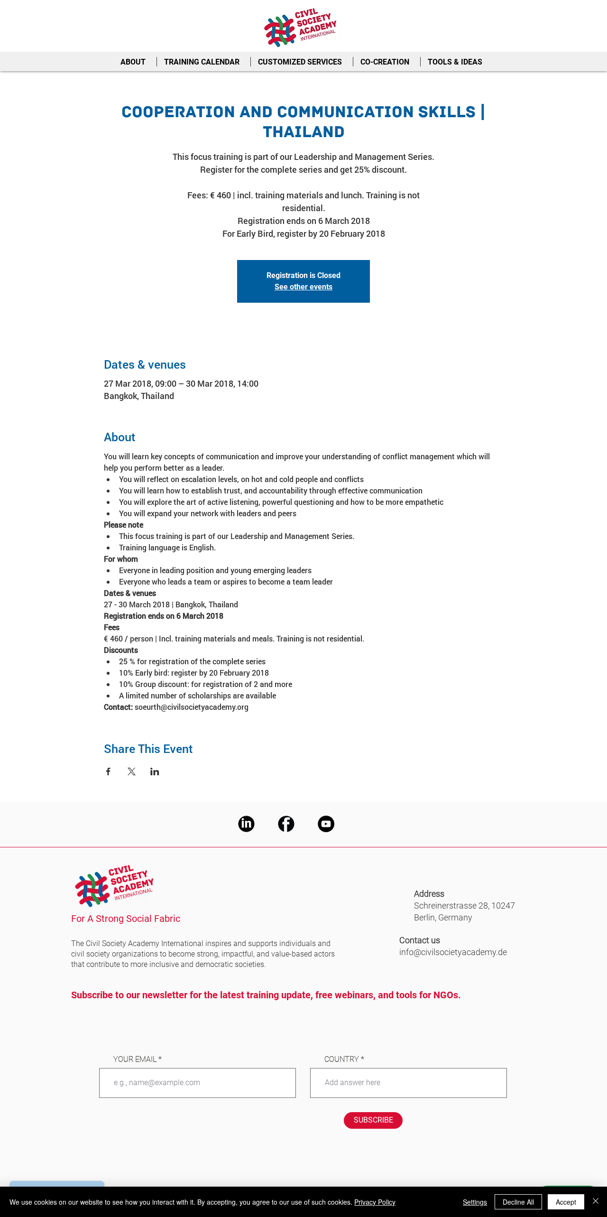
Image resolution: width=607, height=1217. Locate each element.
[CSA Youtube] (326, 824)
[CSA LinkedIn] (246, 824)
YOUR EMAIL (134, 1059)
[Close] (595, 1201)
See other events (303, 286)
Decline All (518, 1202)
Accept (566, 1202)
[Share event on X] (131, 771)
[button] (134, 61)
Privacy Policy (374, 1202)
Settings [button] (475, 1202)
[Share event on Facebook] (108, 771)
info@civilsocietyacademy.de (453, 952)
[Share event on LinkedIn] (154, 771)
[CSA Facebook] (286, 824)
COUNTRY (341, 1059)
